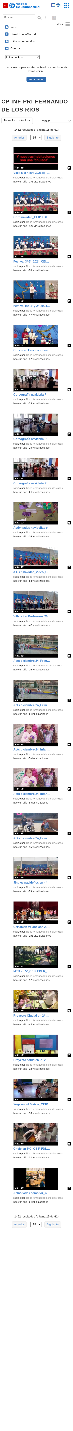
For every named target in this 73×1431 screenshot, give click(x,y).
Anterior (19, 137)
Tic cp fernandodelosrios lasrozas (44, 177)
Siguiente (53, 137)
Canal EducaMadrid (23, 34)
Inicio (14, 27)
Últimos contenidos (23, 41)
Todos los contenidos (17, 120)
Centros (16, 48)
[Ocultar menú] (63, 24)
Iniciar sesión (36, 79)
